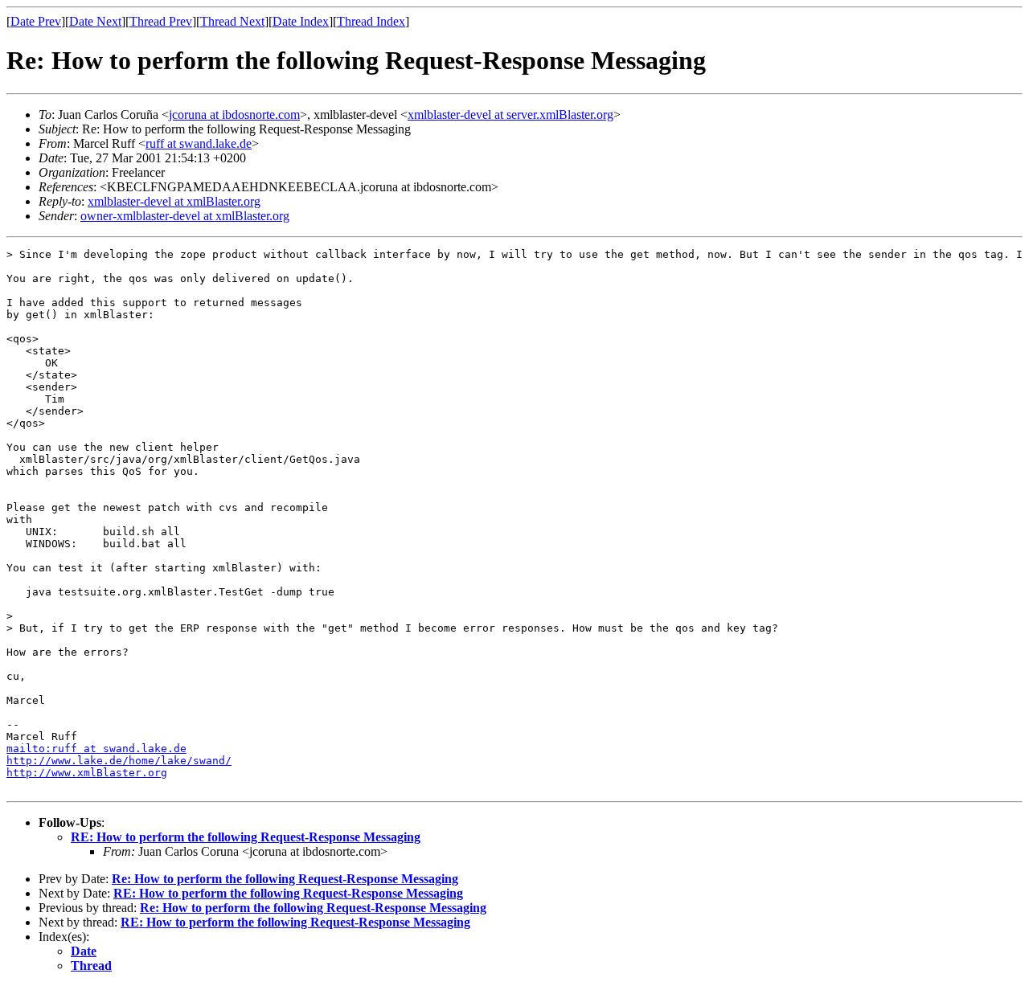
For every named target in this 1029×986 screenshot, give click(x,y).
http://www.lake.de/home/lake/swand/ (119, 761)
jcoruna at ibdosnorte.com (234, 114)
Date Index (301, 21)
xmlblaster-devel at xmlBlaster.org (174, 201)
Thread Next (232, 21)
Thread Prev (160, 21)
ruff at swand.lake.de (199, 143)
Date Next (95, 21)
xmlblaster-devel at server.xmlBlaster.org (510, 114)
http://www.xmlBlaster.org (86, 773)
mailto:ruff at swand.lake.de (96, 749)
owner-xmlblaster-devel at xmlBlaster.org (184, 216)
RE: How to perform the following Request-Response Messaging (245, 837)
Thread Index (371, 21)
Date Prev (35, 21)
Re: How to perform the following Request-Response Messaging (285, 879)
